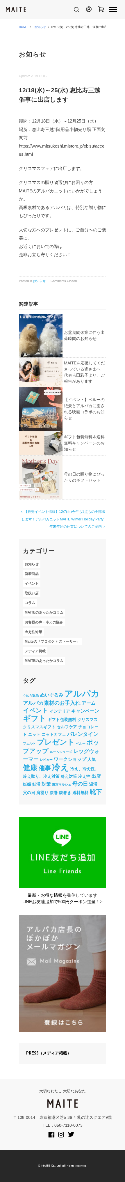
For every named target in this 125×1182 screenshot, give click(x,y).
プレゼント (56, 742)
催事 (45, 768)
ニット (34, 734)
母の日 (80, 784)
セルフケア (67, 726)
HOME (23, 27)
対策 (46, 783)
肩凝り (42, 792)
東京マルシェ (61, 784)
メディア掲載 (35, 651)
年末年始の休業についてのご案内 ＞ (77, 526)
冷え (60, 767)
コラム (30, 603)
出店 (96, 776)
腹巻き (65, 792)
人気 (92, 759)
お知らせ (40, 27)
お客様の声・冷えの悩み (44, 622)
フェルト (29, 743)
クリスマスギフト (39, 726)
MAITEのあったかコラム (44, 612)
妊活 (36, 784)
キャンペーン (85, 710)
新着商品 (32, 574)
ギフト (35, 718)
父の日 (29, 792)
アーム (89, 703)
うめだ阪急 (31, 695)
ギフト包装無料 (62, 719)
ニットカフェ (54, 734)
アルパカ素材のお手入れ (52, 703)
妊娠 (27, 784)
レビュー (46, 759)
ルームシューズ (61, 752)
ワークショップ (70, 759)
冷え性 (84, 776)
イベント (32, 584)
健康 (30, 768)
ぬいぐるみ (51, 694)
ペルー (80, 743)
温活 (93, 784)
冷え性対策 (33, 632)
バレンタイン (83, 734)
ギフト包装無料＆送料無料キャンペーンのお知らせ (84, 443)
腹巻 (54, 792)
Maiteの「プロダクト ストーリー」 (52, 641)
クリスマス (87, 719)
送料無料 (80, 792)
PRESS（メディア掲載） (48, 1053)
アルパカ (82, 693)
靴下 (96, 791)
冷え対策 (69, 776)
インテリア (60, 711)
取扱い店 (32, 593)
